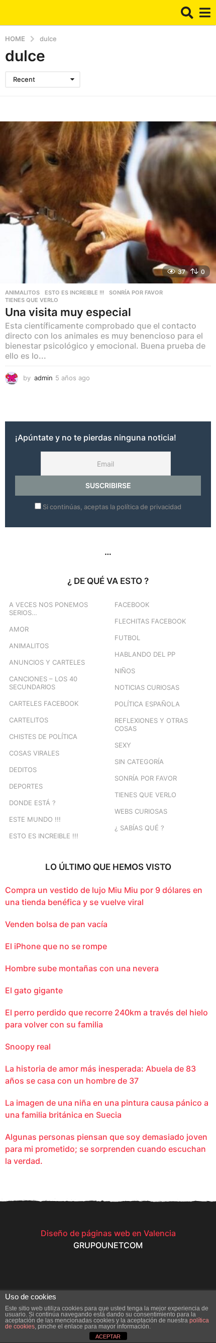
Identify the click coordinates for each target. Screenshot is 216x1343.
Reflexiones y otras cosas (151, 724)
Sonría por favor (136, 292)
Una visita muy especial (68, 312)
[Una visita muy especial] (108, 202)
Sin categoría (139, 762)
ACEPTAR (108, 1336)
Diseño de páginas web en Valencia (108, 1233)
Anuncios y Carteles (47, 662)
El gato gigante (34, 990)
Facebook (132, 605)
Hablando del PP (145, 654)
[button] (187, 13)
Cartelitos (28, 720)
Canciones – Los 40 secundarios (43, 683)
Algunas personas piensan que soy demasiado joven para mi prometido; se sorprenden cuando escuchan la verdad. (106, 1149)
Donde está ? (32, 803)
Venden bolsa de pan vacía (56, 924)
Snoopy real (28, 1046)
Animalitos (22, 292)
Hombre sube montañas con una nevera (82, 968)
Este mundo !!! (35, 819)
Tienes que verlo (31, 300)
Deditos (23, 770)
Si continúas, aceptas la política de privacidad (111, 507)
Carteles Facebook (43, 703)
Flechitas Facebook (150, 621)
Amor (19, 629)
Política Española (147, 704)
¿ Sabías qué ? (139, 828)
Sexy (123, 745)
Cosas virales (34, 753)
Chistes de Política (43, 736)
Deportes (26, 786)
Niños (125, 671)
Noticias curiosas (147, 687)
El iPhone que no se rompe (56, 946)
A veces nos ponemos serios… (48, 609)
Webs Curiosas (141, 811)
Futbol (127, 638)
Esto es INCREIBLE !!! (74, 292)
